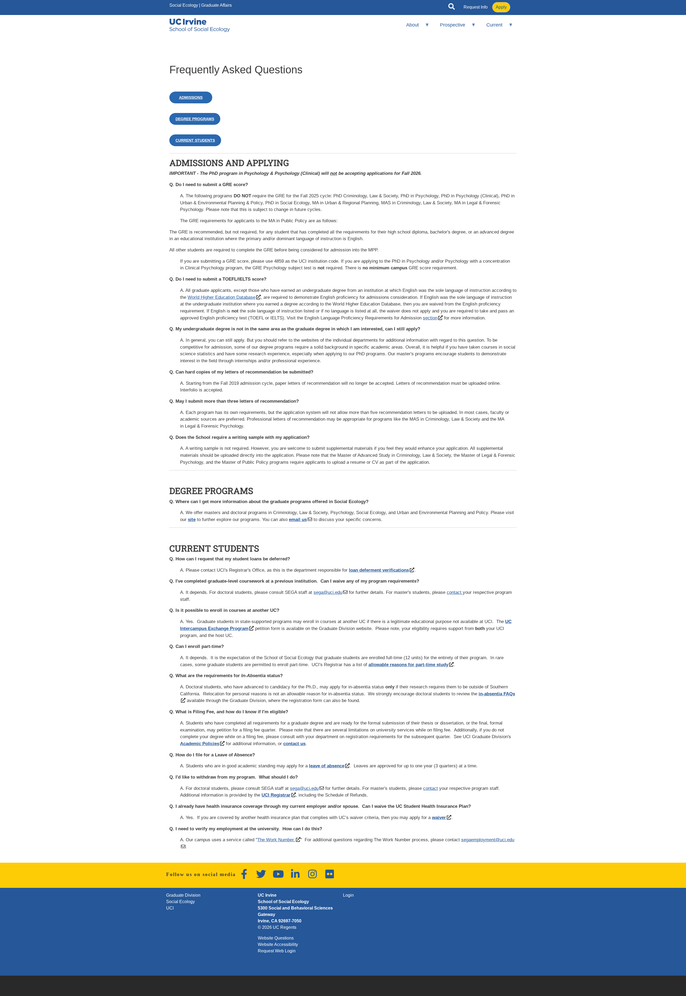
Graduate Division (183, 895)
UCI (170, 908)
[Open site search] (451, 7)
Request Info (476, 7)
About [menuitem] (409, 27)
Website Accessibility (278, 944)
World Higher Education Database (221, 297)
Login (348, 895)
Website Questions (276, 938)
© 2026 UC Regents (277, 927)
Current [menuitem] (490, 27)
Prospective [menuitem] (449, 27)
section (430, 317)
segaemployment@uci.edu (487, 839)
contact (455, 592)
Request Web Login (277, 951)
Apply (501, 7)
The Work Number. (276, 839)
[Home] (199, 25)
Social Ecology (183, 5)
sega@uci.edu (328, 592)
